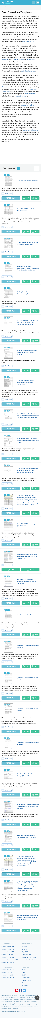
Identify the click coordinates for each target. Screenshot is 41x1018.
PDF (27, 198)
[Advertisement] (20, 153)
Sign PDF (25, 952)
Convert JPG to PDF (8, 962)
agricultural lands (21, 96)
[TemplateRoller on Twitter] (24, 990)
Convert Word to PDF (8, 946)
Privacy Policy (26, 977)
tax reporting (31, 59)
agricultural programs (28, 71)
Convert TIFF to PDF (8, 957)
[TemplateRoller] (6, 2)
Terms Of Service (27, 980)
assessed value (30, 94)
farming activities (18, 59)
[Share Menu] (37, 997)
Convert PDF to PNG (8, 972)
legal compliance (28, 41)
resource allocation (8, 37)
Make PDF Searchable (29, 960)
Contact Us (25, 983)
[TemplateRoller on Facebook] (20, 990)
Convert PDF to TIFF (8, 977)
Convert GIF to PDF (8, 954)
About (23, 969)
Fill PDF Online (11, 198)
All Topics (25, 985)
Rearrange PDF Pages (29, 957)
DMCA (24, 975)
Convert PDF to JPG (8, 969)
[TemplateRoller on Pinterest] (16, 990)
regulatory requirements (30, 130)
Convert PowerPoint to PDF (10, 960)
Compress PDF (26, 954)
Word (37, 198)
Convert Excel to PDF (8, 949)
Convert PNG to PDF (8, 952)
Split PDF (25, 946)
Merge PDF (25, 949)
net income (5, 59)
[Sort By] (36, 168)
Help (23, 972)
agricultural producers (28, 105)
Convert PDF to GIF (8, 975)
